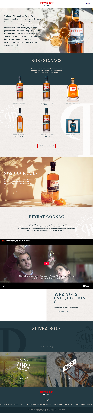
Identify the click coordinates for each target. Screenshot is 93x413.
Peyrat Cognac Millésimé (20, 136)
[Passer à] (86, 3)
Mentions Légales (14, 404)
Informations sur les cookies (59, 404)
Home (46, 4)
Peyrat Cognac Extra (73, 136)
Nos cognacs (29, 4)
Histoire (11, 4)
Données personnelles (33, 404)
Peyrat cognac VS (20, 104)
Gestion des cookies (45, 404)
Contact (81, 4)
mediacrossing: (52, 410)
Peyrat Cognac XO (73, 104)
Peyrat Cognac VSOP (46, 104)
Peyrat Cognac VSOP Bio (46, 136)
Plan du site (23, 404)
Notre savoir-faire (63, 4)
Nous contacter (4, 404)
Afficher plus (46, 341)
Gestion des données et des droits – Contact (80, 404)
